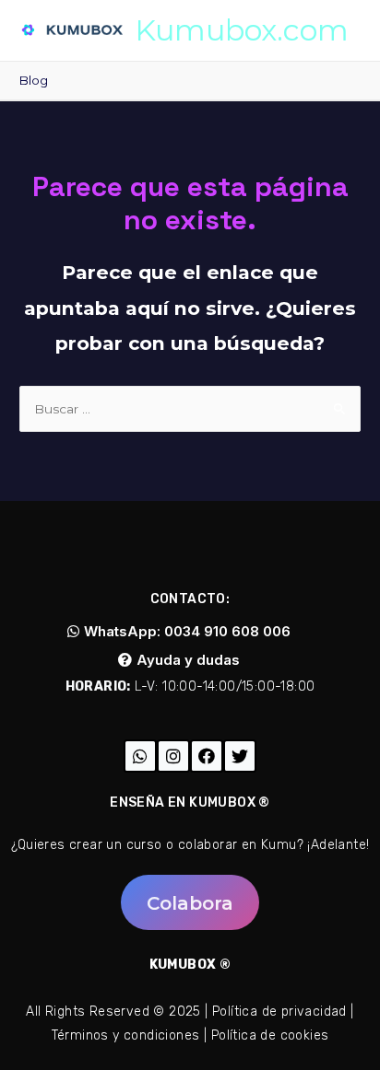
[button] (179, 631)
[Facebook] (206, 756)
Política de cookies (270, 1035)
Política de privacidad (279, 1011)
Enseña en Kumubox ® (190, 802)
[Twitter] (239, 756)
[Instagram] (173, 756)
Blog (33, 80)
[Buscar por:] (190, 408)
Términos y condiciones (126, 1035)
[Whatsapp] (140, 756)
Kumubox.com (242, 30)
